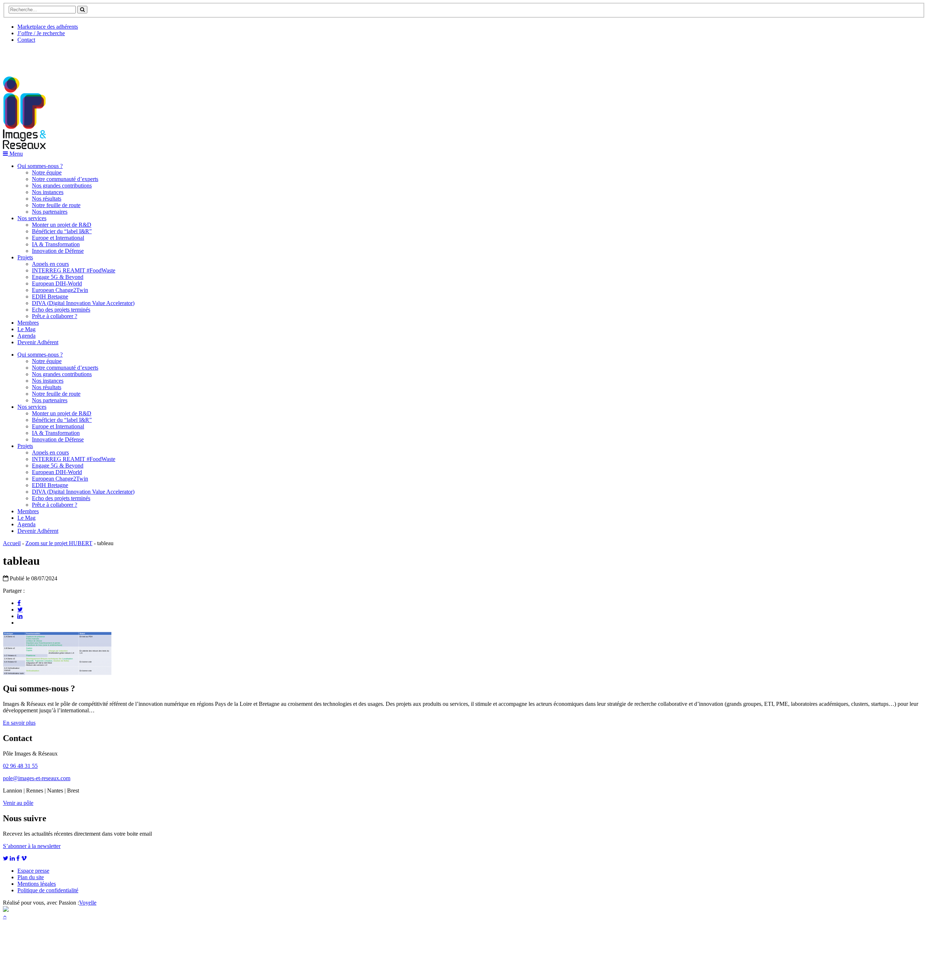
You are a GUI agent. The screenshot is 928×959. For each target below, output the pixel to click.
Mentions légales (36, 884)
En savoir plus (19, 723)
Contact (26, 40)
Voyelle (87, 903)
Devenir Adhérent (37, 342)
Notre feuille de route (56, 205)
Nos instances (47, 192)
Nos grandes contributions (62, 185)
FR (57, 56)
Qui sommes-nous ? (40, 166)
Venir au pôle (18, 803)
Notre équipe (47, 172)
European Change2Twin (60, 290)
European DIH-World (57, 283)
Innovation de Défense (58, 251)
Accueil (12, 543)
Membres (28, 323)
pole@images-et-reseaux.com (36, 778)
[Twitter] (20, 609)
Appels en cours (50, 264)
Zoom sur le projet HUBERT (58, 543)
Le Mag (26, 329)
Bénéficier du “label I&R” (62, 231)
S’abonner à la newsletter (32, 846)
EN (30, 56)
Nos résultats (46, 198)
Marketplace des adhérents (47, 27)
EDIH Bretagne (50, 296)
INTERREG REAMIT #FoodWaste (73, 270)
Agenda (26, 336)
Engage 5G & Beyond (57, 277)
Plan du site (30, 877)
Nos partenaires (49, 212)
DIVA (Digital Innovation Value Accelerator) (83, 303)
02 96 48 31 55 (20, 766)
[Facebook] (19, 603)
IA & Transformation (56, 244)
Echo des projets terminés (61, 309)
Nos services (31, 218)
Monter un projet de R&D (61, 225)
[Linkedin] (19, 616)
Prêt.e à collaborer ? (54, 316)
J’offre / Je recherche (41, 33)
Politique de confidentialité (47, 890)
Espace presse (33, 871)
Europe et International (58, 238)
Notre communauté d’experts (65, 179)
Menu (15, 154)
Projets (25, 257)
